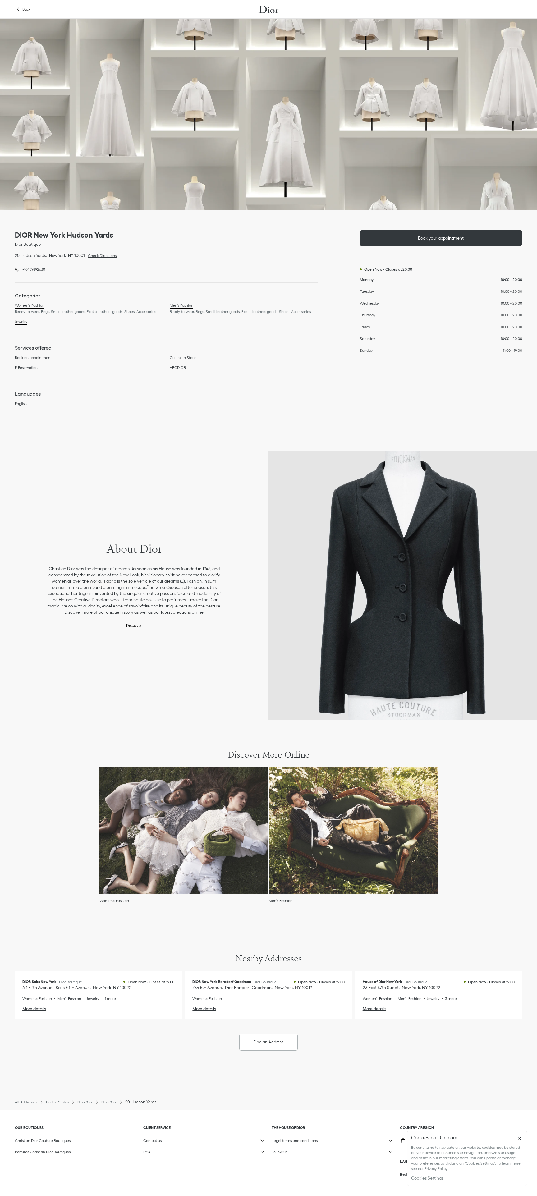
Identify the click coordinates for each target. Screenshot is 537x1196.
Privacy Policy (436, 1168)
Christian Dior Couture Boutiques (43, 1141)
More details (34, 1008)
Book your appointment (441, 238)
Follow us (301, 1151)
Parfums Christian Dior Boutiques (43, 1152)
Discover (134, 625)
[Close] (519, 1138)
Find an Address (268, 1042)
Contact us (173, 1139)
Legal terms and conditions (301, 1139)
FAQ (173, 1151)
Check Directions (101, 255)
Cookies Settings (427, 1177)
